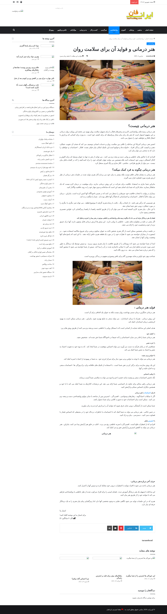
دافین (52, 119)
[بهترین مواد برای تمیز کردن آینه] (47, 59)
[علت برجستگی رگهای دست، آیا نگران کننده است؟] (47, 88)
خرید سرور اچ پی (46, 228)
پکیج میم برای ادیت (45, 244)
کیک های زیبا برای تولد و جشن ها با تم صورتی (33, 119)
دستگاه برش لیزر (48, 107)
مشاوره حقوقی (46, 196)
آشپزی (123, 30)
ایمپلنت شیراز (47, 220)
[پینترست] (121, 528)
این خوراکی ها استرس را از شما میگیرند (140, 576)
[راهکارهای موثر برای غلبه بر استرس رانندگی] (107, 565)
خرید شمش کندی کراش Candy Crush (39, 240)
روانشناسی (114, 30)
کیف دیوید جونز (47, 268)
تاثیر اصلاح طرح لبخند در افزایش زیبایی (28, 107)
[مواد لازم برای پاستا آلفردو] (47, 49)
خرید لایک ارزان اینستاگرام (44, 147)
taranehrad (149, 56)
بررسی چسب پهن (43, 123)
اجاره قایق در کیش (46, 171)
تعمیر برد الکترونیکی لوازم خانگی (34, 111)
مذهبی (139, 30)
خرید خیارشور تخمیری (44, 212)
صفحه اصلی (149, 30)
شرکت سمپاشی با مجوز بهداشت (41, 256)
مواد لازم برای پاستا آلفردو (29, 46)
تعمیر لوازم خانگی (46, 183)
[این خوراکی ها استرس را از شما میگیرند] (140, 565)
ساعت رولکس (47, 264)
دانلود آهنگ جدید (46, 204)
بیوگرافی (73, 30)
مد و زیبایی (83, 30)
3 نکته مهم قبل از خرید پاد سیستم (41, 167)
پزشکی (131, 30)
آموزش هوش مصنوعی (44, 191)
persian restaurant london (44, 163)
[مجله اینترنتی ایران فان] (139, 15)
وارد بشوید (136, 598)
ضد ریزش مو (47, 224)
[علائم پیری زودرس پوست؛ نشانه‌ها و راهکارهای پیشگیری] (47, 70)
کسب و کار (93, 30)
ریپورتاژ (51, 30)
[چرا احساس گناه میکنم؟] (74, 566)
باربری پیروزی (47, 276)
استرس (150, 421)
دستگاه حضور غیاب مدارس (43, 272)
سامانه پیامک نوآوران (46, 139)
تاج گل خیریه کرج (46, 236)
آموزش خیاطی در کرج (44, 248)
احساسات (147, 393)
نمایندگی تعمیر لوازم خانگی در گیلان (40, 252)
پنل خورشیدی (48, 151)
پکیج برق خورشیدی (45, 232)
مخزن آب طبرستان (45, 187)
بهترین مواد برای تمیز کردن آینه (27, 57)
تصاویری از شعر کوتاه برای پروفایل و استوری (33, 115)
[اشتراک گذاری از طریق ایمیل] (115, 528)
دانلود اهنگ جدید (47, 143)
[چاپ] (109, 528)
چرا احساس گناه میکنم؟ (80, 579)
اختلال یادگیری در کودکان (44, 155)
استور (52, 115)
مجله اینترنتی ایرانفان (114, 609)
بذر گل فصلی (47, 175)
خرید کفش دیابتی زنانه (45, 159)
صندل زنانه (48, 260)
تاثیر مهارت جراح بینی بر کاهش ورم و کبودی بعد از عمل (34, 78)
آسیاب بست (48, 200)
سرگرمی (104, 30)
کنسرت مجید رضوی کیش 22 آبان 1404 (39, 179)
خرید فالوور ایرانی (46, 216)
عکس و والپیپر (62, 30)
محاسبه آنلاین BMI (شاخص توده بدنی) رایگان (37, 208)
